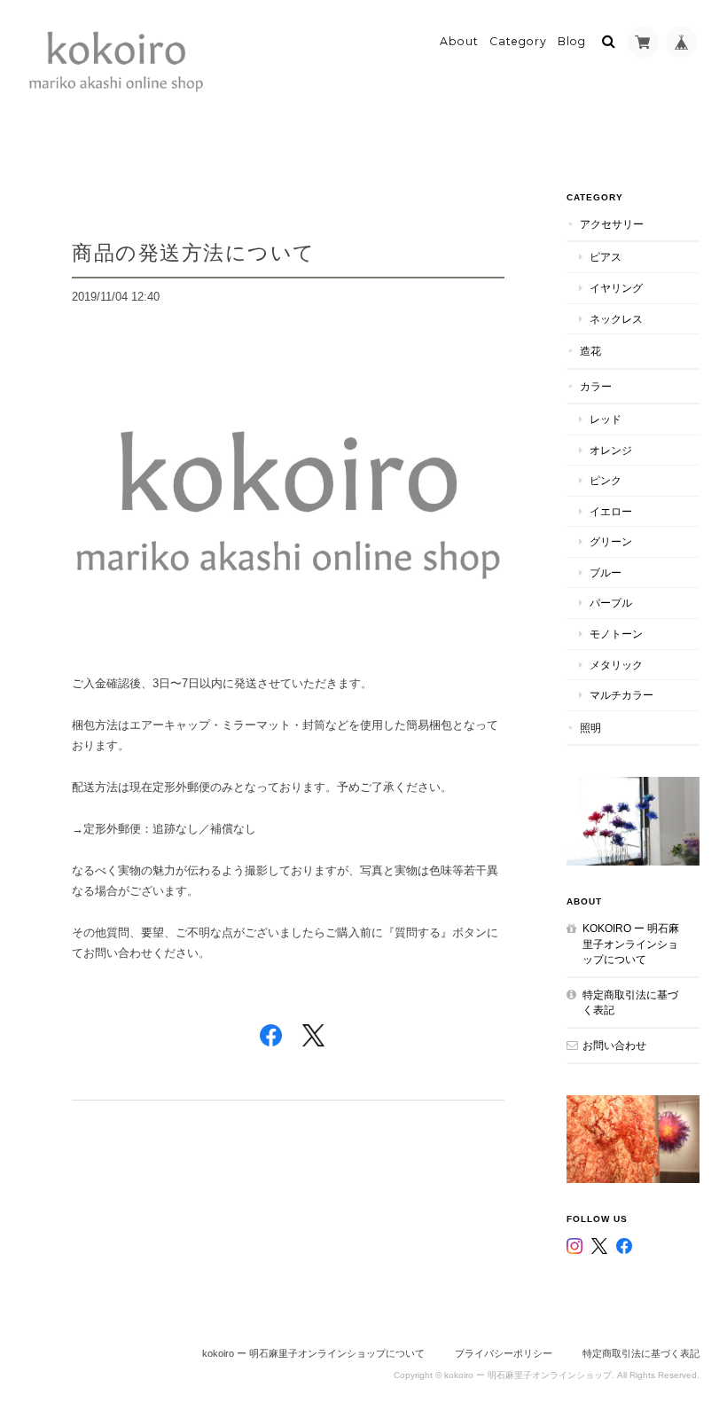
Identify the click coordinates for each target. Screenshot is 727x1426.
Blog (572, 41)
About (459, 41)
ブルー (605, 572)
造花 (590, 350)
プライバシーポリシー (503, 1353)
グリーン (611, 541)
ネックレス (616, 319)
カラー (596, 386)
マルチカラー (621, 695)
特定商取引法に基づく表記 (630, 1002)
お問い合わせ (614, 1045)
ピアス (605, 256)
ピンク (605, 480)
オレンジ (611, 450)
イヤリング (616, 288)
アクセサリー (612, 224)
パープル (611, 602)
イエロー (611, 511)
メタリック (616, 664)
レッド (605, 419)
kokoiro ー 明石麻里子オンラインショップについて (630, 943)
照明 (590, 727)
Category (518, 41)
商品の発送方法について (194, 252)
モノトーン (616, 633)
